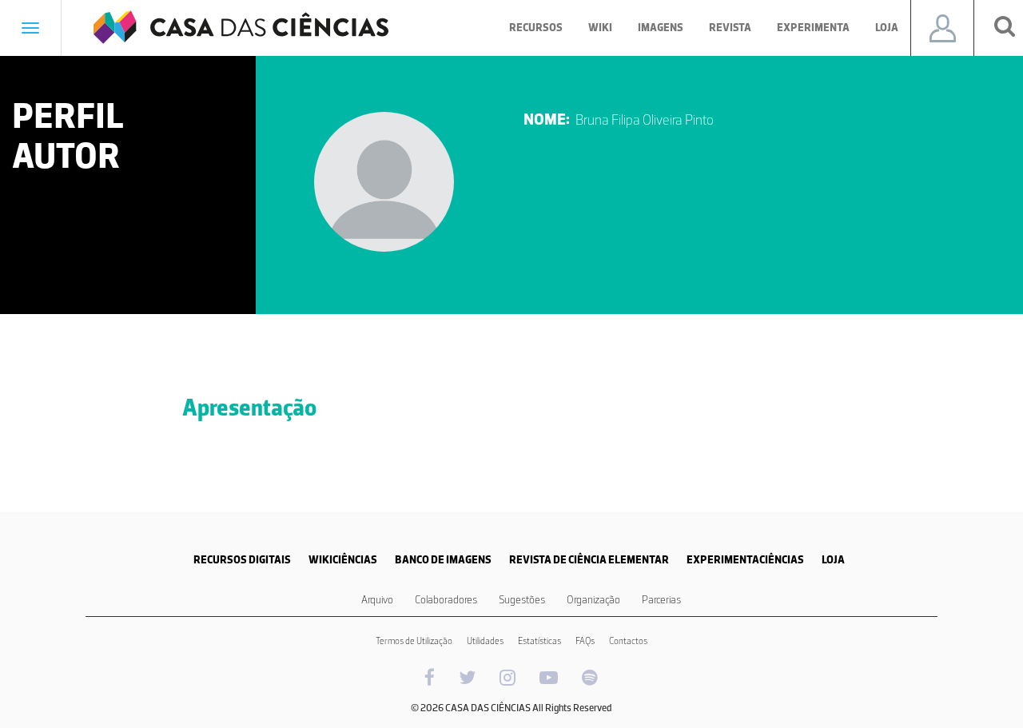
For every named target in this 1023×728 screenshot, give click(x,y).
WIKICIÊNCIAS (342, 560)
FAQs (585, 640)
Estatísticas (539, 640)
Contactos (628, 640)
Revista (730, 27)
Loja (886, 27)
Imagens (660, 27)
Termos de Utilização (414, 640)
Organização (593, 600)
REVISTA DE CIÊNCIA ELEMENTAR (589, 560)
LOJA (833, 560)
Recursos (536, 27)
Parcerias (661, 600)
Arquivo (377, 600)
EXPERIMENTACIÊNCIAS (745, 560)
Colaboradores (446, 600)
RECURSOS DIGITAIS (242, 560)
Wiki (600, 27)
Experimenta (813, 27)
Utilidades (485, 640)
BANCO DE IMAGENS (443, 560)
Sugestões (522, 600)
